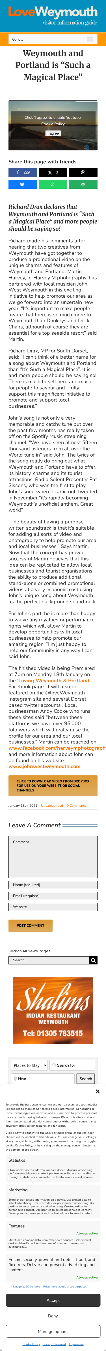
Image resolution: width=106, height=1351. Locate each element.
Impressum (76, 1344)
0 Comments (76, 805)
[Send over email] (83, 184)
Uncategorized (52, 805)
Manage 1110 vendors (25, 1286)
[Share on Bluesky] (22, 184)
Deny (53, 1315)
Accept (53, 1300)
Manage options (53, 1331)
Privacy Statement (54, 1344)
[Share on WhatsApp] (53, 184)
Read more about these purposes (65, 1286)
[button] (97, 1091)
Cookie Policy (31, 1344)
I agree (53, 133)
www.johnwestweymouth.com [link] (44, 766)
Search (87, 1078)
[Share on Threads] (83, 172)
